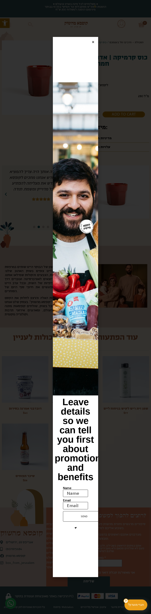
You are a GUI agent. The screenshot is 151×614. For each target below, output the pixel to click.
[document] (75, 307)
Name (67, 488)
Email (67, 500)
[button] (93, 42)
